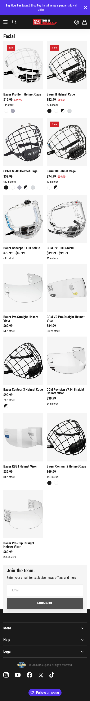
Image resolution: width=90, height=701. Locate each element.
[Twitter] (41, 675)
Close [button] (85, 7)
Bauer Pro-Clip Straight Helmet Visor (18, 545)
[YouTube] (18, 675)
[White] (6, 111)
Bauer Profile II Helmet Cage (22, 94)
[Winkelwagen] (84, 22)
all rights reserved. (62, 665)
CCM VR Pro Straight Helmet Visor (66, 318)
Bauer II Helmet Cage (61, 94)
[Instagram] (6, 675)
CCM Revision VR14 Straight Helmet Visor (65, 391)
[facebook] (29, 675)
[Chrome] (69, 111)
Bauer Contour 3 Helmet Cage (23, 390)
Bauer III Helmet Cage (61, 171)
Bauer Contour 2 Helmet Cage (66, 466)
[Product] (23, 65)
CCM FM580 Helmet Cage (20, 171)
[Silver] (12, 111)
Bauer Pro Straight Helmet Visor (20, 318)
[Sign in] (76, 22)
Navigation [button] (5, 22)
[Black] (49, 111)
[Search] (14, 22)
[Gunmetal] (49, 187)
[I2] (63, 111)
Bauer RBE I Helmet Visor (20, 466)
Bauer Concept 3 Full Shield (21, 248)
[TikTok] (51, 675)
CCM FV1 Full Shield (60, 248)
